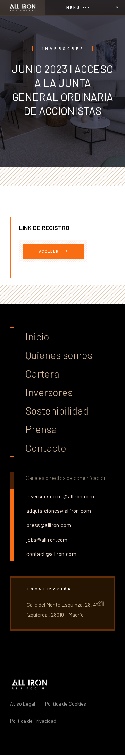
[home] (22, 7)
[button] (76, 7)
